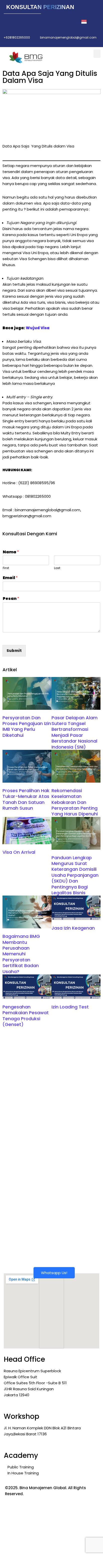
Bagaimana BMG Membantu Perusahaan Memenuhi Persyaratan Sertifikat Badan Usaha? (21, 953)
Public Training (21, 1467)
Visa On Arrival (18, 852)
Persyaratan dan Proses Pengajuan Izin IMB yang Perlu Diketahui (26, 726)
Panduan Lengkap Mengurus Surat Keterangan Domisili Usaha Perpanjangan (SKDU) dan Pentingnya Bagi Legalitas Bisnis (75, 875)
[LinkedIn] (32, 22)
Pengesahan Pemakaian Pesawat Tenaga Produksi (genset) (25, 1015)
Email (10, 578)
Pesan (11, 598)
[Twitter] (21, 22)
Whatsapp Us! (54, 1272)
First (6, 568)
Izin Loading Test (70, 1007)
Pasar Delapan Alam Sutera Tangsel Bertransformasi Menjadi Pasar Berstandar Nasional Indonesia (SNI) (75, 732)
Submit (14, 650)
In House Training (23, 1473)
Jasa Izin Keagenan (73, 928)
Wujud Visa (38, 327)
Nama (11, 552)
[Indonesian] (87, 22)
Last (57, 568)
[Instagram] (43, 22)
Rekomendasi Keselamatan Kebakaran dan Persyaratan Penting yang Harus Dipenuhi (75, 802)
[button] (97, 54)
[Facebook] (10, 22)
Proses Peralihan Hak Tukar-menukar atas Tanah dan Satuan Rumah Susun (26, 799)
